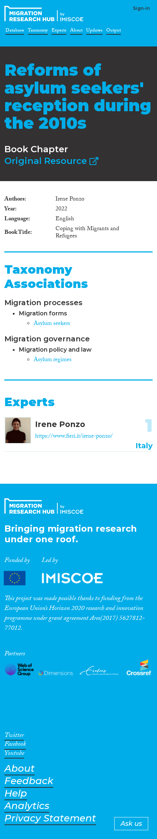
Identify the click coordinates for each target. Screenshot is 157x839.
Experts (58, 31)
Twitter (14, 736)
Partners (59, 578)
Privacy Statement (50, 818)
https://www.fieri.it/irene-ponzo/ (74, 437)
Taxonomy (38, 31)
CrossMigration (45, 13)
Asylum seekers (52, 324)
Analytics (26, 806)
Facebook (15, 745)
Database (14, 31)
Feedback (28, 781)
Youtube (14, 754)
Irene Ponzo (60, 424)
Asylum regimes (53, 360)
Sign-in (141, 8)
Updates (94, 31)
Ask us (131, 824)
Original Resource (46, 161)
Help (15, 793)
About (76, 31)
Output (113, 31)
